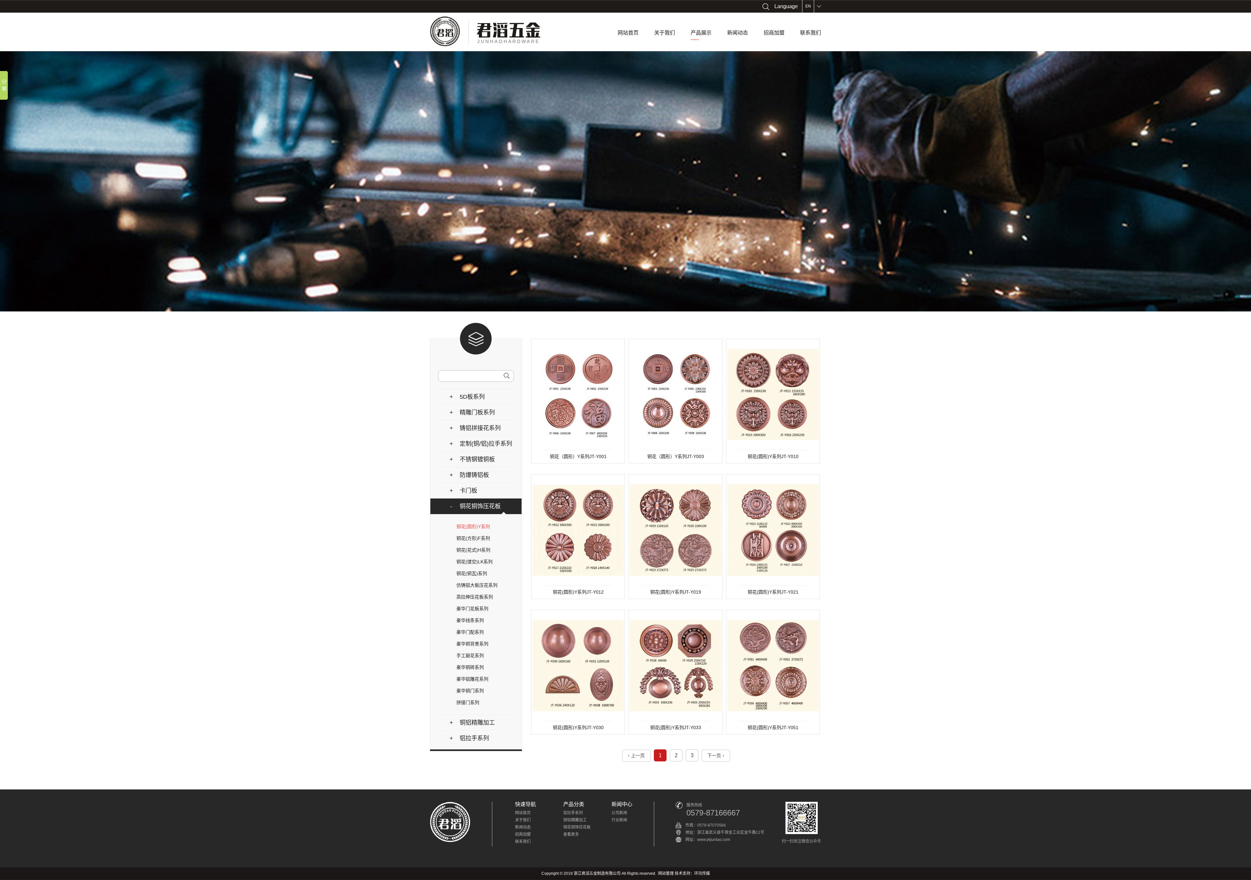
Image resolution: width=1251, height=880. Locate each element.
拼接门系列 (467, 702)
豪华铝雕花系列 (472, 679)
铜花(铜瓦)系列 (471, 573)
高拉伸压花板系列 (474, 596)
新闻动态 (737, 33)
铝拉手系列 (573, 813)
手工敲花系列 (470, 655)
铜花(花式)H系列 (473, 550)
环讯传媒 (702, 873)
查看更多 (571, 834)
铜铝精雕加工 (575, 820)
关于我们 (664, 33)
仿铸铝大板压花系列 (476, 585)
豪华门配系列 (470, 632)
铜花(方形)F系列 (473, 538)
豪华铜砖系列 (470, 667)
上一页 (638, 755)
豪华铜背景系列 (472, 643)
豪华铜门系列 (470, 690)
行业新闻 (619, 820)
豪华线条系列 (470, 620)
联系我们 (810, 33)
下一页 (714, 755)
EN (808, 6)
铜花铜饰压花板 (577, 827)
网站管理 (666, 873)
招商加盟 (774, 33)
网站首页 (628, 33)
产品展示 (701, 33)
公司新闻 (619, 813)
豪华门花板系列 (472, 608)
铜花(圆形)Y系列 (473, 526)
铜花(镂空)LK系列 (474, 561)
